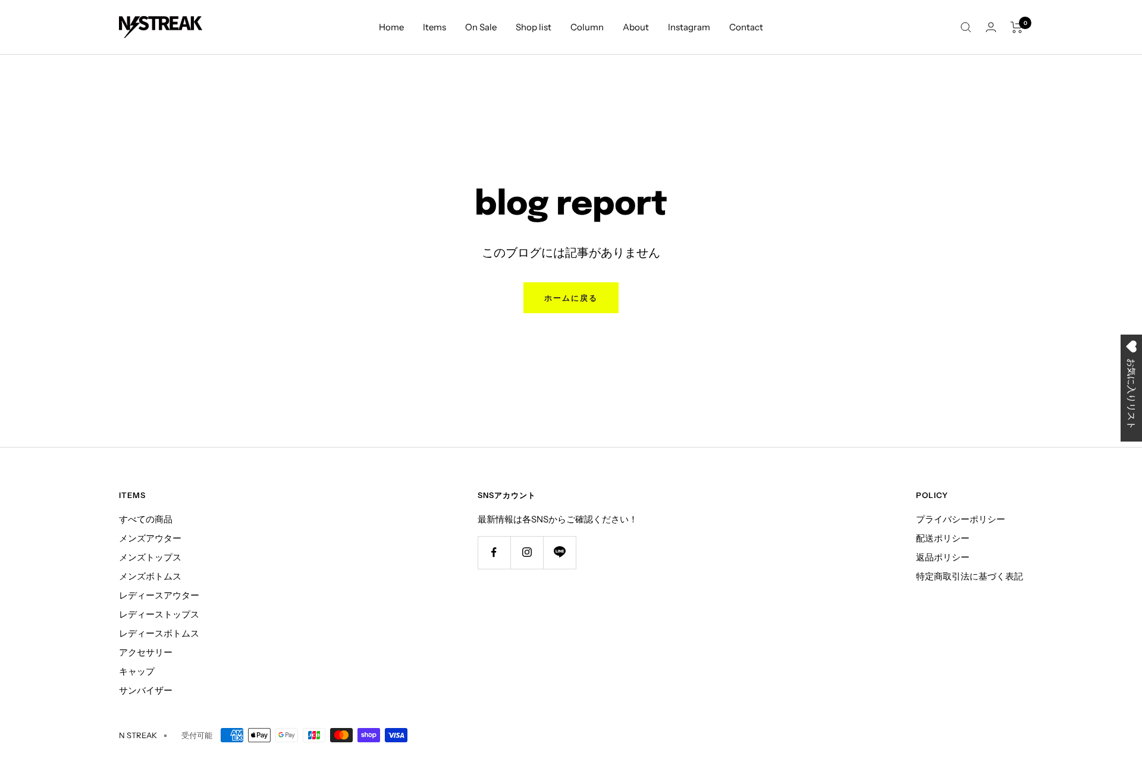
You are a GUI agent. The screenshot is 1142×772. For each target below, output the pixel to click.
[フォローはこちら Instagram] (526, 552)
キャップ (137, 671)
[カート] (1017, 27)
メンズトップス (150, 557)
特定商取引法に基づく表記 (969, 576)
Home (391, 27)
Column (587, 27)
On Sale (481, 27)
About (636, 27)
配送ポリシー (943, 538)
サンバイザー (145, 690)
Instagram (689, 27)
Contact (746, 27)
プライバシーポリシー (960, 519)
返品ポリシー (943, 557)
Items (434, 27)
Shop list (533, 27)
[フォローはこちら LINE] (559, 552)
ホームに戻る (571, 298)
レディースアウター (159, 595)
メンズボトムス (150, 576)
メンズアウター (150, 538)
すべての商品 (145, 519)
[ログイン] (991, 27)
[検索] (966, 27)
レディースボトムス (159, 633)
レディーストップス (159, 614)
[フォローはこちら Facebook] (494, 552)
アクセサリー (145, 652)
